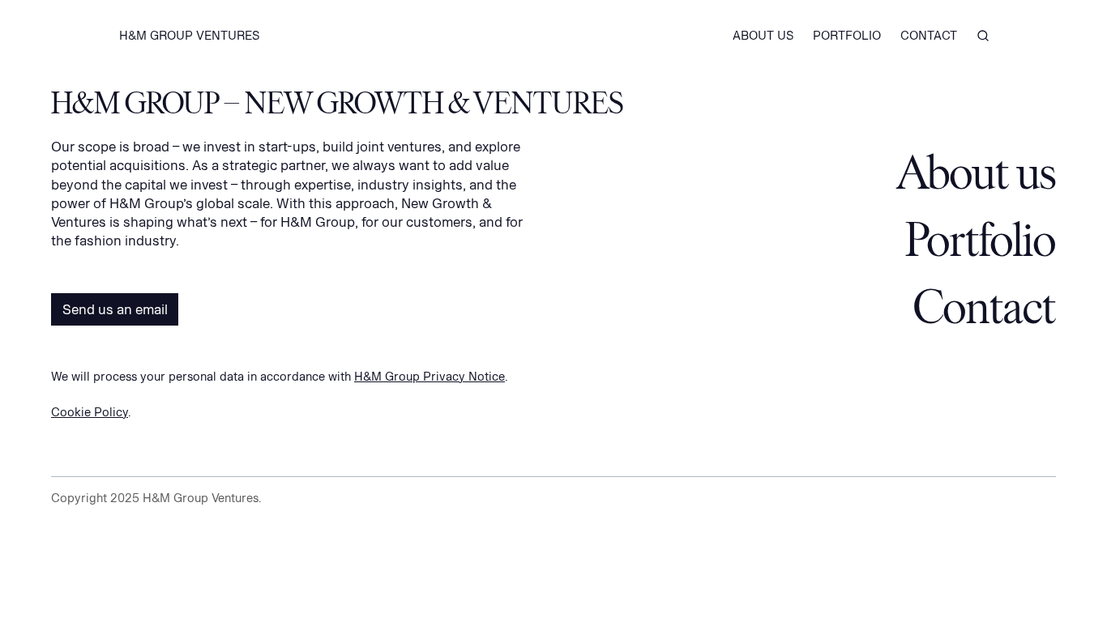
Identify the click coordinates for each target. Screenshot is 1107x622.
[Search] (983, 35)
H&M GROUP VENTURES (189, 35)
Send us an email (115, 309)
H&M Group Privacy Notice (429, 376)
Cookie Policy (89, 412)
